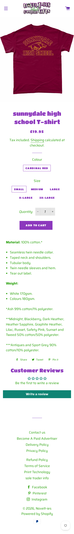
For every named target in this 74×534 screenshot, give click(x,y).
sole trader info (37, 478)
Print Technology (37, 472)
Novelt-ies (43, 508)
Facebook (39, 487)
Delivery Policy (37, 444)
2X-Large (47, 197)
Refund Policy (37, 459)
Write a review (37, 394)
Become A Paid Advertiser (37, 438)
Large (55, 189)
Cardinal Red (36, 168)
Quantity (26, 211)
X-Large (26, 197)
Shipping (37, 140)
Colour (37, 159)
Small (19, 189)
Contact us (37, 432)
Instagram (39, 499)
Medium (37, 189)
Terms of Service (37, 465)
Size (37, 180)
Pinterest (39, 493)
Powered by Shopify (37, 513)
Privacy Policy (37, 450)
